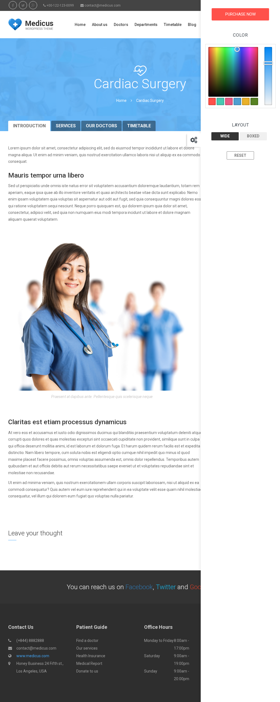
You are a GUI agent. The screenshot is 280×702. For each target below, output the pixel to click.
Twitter (166, 587)
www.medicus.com (32, 656)
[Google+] (33, 5)
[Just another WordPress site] (30, 24)
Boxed (253, 136)
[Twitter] (23, 5)
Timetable (173, 24)
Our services (87, 648)
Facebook (139, 587)
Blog (192, 24)
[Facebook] (13, 5)
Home (80, 24)
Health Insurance (90, 656)
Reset (240, 155)
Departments (146, 24)
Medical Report (89, 663)
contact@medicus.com (102, 5)
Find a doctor (87, 640)
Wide (225, 136)
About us (99, 24)
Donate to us (87, 671)
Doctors (121, 24)
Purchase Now (240, 14)
